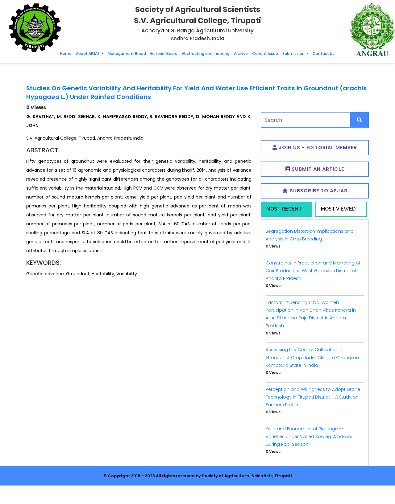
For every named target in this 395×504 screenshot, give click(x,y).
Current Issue (265, 53)
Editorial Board (163, 53)
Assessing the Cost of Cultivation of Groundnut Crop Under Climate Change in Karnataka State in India (312, 357)
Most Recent (284, 209)
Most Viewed (338, 209)
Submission (294, 53)
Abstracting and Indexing (206, 53)
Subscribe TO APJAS (317, 190)
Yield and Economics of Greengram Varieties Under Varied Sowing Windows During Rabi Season (309, 436)
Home (66, 53)
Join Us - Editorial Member (317, 147)
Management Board (127, 53)
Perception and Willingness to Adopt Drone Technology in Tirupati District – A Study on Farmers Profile (313, 397)
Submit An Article (317, 169)
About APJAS (88, 53)
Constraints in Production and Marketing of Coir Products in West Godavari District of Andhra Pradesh (313, 270)
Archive (241, 53)
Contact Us (324, 53)
